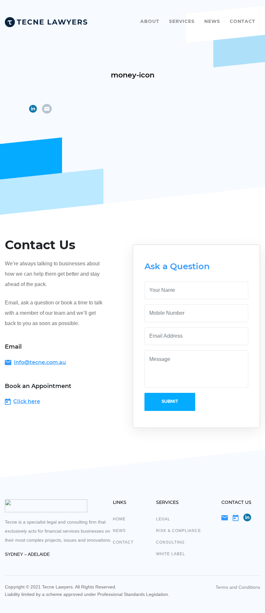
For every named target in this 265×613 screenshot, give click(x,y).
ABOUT (149, 21)
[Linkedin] (247, 517)
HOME (119, 519)
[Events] (235, 517)
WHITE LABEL (170, 554)
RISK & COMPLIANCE (178, 530)
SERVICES (182, 21)
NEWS (119, 530)
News (212, 21)
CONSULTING (170, 542)
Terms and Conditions (238, 587)
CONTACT (242, 21)
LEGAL (163, 519)
